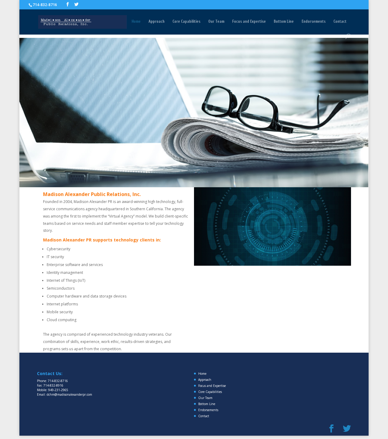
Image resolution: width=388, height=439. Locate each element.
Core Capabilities (186, 21)
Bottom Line (284, 21)
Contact (339, 21)
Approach (157, 21)
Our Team (216, 21)
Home (136, 21)
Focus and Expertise (249, 21)
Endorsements (314, 21)
